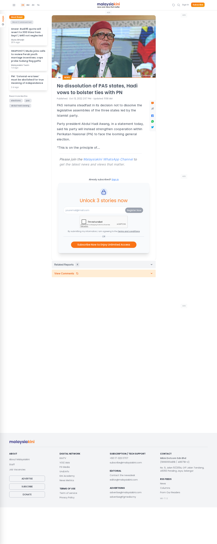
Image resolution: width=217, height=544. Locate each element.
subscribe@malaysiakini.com (126, 462)
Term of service (68, 493)
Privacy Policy (67, 497)
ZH (33, 5)
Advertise (27, 478)
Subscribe (198, 4)
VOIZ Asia (65, 462)
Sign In (185, 4)
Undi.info (64, 471)
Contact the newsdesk (122, 475)
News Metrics (67, 480)
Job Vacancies (17, 469)
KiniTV (63, 458)
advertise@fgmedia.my (123, 496)
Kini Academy (67, 476)
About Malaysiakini (19, 459)
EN (23, 5)
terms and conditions (129, 231)
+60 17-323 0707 (119, 458)
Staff (12, 464)
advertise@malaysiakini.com (126, 492)
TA (38, 5)
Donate (27, 494)
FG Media (65, 467)
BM (28, 5)
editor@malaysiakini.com (124, 479)
